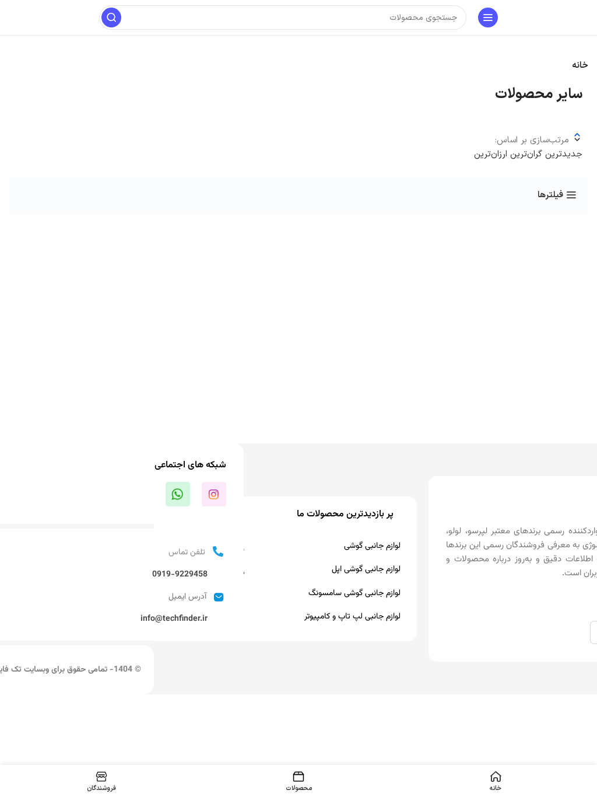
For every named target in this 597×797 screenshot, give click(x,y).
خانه (580, 65)
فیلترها (550, 195)
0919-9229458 (180, 574)
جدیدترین (562, 154)
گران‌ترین (524, 154)
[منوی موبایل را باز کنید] (488, 17)
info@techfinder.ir (174, 619)
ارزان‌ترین (490, 154)
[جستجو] (111, 17)
